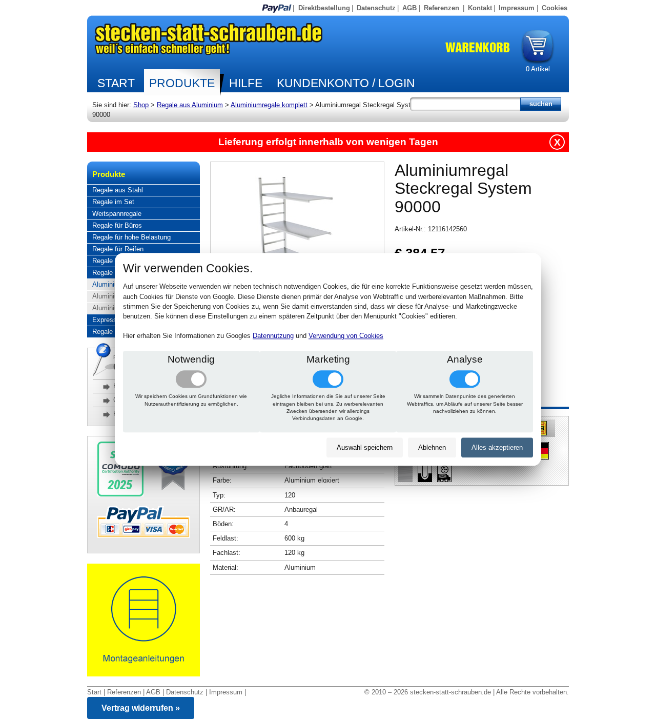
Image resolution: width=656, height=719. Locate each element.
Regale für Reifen (118, 249)
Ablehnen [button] (432, 447)
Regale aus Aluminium (190, 105)
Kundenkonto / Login (346, 83)
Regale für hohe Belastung (131, 237)
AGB (409, 8)
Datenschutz (376, 8)
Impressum (517, 8)
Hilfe (245, 83)
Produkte (182, 83)
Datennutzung (273, 336)
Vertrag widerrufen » (140, 708)
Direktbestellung (324, 8)
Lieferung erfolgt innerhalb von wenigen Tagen (328, 141)
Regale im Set (113, 202)
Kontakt (480, 8)
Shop (141, 105)
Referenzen (441, 8)
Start (116, 83)
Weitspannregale (116, 213)
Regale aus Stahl (117, 190)
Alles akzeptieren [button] (497, 447)
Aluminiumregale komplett (269, 105)
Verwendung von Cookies (346, 336)
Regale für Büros (117, 225)
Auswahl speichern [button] (365, 447)
